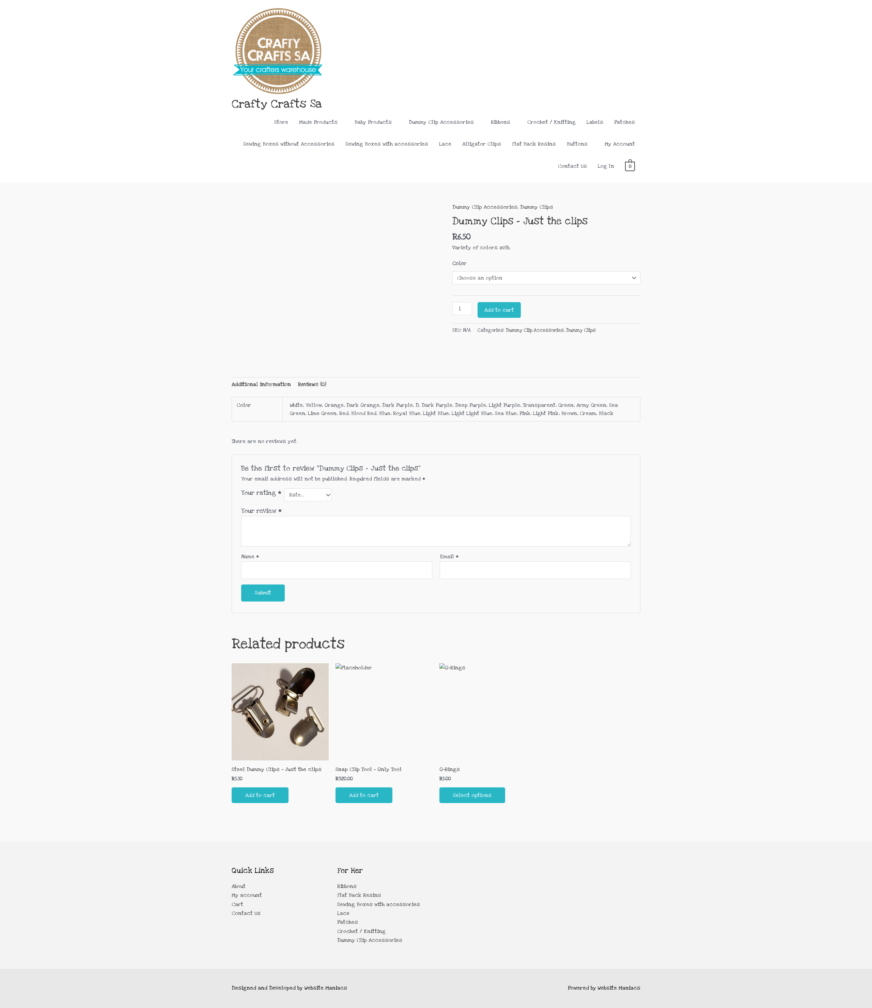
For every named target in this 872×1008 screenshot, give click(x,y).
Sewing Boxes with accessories (386, 143)
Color (459, 263)
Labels (595, 122)
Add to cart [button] (260, 795)
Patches (624, 122)
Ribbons (500, 122)
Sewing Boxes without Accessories (288, 143)
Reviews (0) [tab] (312, 384)
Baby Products (373, 122)
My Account (620, 143)
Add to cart (499, 310)
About (239, 886)
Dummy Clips (536, 207)
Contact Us (572, 166)
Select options (472, 795)
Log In (606, 166)
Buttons (577, 143)
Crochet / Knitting (551, 122)
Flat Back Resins (534, 143)
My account (247, 895)
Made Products (318, 122)
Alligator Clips (481, 143)
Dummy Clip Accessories (441, 122)
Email (449, 556)
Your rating (261, 493)
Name (250, 556)
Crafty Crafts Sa (277, 104)
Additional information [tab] (261, 384)
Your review (261, 511)
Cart (237, 904)
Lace (445, 143)
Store (281, 122)
